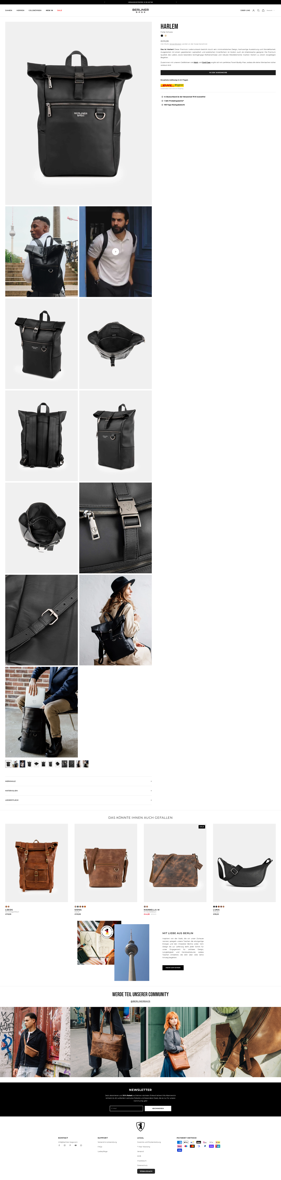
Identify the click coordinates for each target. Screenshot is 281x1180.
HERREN (20, 10)
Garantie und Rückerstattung (149, 1142)
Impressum (142, 1161)
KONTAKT (63, 1138)
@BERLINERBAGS (140, 1001)
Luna (216, 910)
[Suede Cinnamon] (219, 906)
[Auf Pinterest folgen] (70, 1145)
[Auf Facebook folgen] (59, 1145)
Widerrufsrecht (146, 1171)
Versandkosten (175, 44)
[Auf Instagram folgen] (65, 1145)
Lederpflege (102, 1151)
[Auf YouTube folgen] (76, 1145)
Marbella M (151, 910)
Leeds (9, 910)
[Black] (214, 906)
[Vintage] (6, 906)
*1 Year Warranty (143, 1147)
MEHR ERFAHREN (173, 968)
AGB (139, 1156)
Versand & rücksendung (107, 1142)
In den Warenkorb (218, 73)
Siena (78, 910)
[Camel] (8, 906)
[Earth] (83, 906)
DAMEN (8, 10)
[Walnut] (80, 906)
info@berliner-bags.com (68, 1142)
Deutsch (269, 10)
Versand (140, 1151)
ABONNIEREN (158, 1108)
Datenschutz (142, 1165)
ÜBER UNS (245, 10)
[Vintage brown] (85, 906)
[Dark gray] (78, 906)
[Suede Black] (216, 906)
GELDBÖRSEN (35, 10)
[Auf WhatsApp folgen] (81, 1145)
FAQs (100, 1147)
